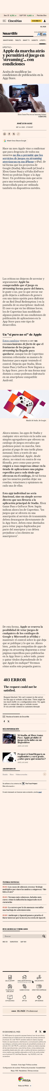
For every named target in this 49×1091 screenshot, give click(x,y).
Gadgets (35, 40)
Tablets (18, 40)
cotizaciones (9, 1000)
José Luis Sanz (24, 123)
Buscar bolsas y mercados (15, 929)
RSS (16, 1071)
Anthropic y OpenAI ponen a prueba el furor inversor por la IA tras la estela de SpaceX (24, 916)
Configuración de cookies (11, 1068)
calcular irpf (10, 980)
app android (39, 1000)
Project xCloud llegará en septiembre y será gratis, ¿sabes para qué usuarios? (32, 756)
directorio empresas (39, 990)
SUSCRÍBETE (36, 21)
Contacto (14, 1064)
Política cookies (31, 1064)
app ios (24, 1000)
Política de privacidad (28, 1068)
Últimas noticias (11, 882)
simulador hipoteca (24, 980)
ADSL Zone (40, 34)
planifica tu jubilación (10, 990)
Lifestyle (43, 40)
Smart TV (26, 40)
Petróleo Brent (42, 15)
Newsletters (23, 1071)
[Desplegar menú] (4, 21)
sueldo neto (39, 980)
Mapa (13, 1071)
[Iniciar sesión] (44, 21)
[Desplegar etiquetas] (44, 774)
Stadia (5, 774)
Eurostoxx (14, 942)
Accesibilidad (40, 1068)
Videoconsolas (21, 774)
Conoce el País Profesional (24, 1011)
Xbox (12, 774)
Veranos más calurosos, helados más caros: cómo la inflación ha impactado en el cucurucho (22, 899)
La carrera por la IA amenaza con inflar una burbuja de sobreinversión (23, 908)
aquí (40, 792)
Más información (8, 786)
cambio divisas (24, 990)
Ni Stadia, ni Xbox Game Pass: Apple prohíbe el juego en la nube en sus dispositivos (30, 739)
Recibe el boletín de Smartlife (17, 717)
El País (43, 26)
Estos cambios (11, 340)
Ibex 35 (6, 15)
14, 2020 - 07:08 (24, 127)
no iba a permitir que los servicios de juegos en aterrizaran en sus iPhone (23, 158)
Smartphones (8, 40)
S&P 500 (22, 15)
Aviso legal (21, 1064)
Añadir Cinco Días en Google (16, 141)
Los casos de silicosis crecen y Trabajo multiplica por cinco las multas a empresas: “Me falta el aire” (24, 889)
